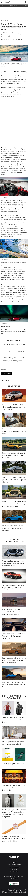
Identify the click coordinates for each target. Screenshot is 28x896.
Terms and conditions (14, 867)
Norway (15, 292)
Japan (15, 165)
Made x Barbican (13, 5)
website (24, 331)
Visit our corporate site (17, 890)
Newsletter (24, 71)
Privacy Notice (20, 357)
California (5, 168)
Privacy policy (14, 869)
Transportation (4, 20)
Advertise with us (14, 874)
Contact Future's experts (14, 864)
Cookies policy (14, 871)
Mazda (9, 83)
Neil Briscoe (6, 39)
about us (14, 862)
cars (8, 217)
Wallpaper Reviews (6, 373)
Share (5, 71)
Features (23, 39)
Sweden (11, 290)
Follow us (17, 71)
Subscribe (20, 2)
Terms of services (18, 356)
